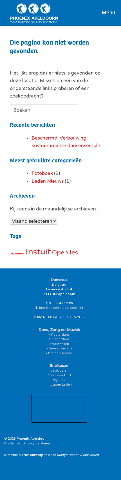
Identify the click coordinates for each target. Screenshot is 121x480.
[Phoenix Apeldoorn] (34, 13)
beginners (17, 253)
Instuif (38, 252)
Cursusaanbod (59, 375)
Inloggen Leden (59, 384)
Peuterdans (60, 335)
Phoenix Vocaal (60, 353)
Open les (65, 252)
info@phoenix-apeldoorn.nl (61, 308)
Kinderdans (60, 339)
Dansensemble (60, 348)
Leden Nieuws (48, 181)
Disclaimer (12, 443)
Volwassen (60, 344)
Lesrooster (59, 370)
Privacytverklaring (37, 443)
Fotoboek (42, 173)
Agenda (59, 380)
